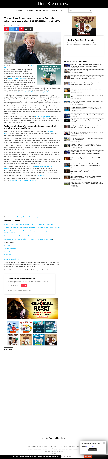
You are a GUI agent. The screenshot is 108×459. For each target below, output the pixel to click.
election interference (23, 264)
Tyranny (32, 266)
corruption (45, 262)
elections (32, 264)
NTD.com (7, 245)
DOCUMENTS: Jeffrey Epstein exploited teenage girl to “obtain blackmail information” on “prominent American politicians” (86, 152)
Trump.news (40, 175)
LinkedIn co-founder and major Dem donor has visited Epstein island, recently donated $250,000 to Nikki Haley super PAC (86, 164)
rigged (23, 266)
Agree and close (92, 450)
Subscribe (88, 457)
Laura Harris (16, 25)
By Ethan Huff (78, 67)
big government (30, 262)
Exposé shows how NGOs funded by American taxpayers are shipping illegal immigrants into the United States (85, 177)
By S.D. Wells (78, 98)
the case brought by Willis (42, 116)
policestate (54, 10)
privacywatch (29, 10)
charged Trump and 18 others (16, 78)
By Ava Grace (78, 141)
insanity (54, 264)
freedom (43, 264)
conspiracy (38, 262)
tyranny (62, 10)
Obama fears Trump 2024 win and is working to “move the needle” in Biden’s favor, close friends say (85, 83)
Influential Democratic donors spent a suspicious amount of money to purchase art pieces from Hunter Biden (85, 77)
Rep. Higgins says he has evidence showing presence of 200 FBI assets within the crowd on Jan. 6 (86, 132)
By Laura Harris (79, 73)
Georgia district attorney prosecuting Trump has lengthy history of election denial (28, 239)
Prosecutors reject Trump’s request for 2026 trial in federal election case (25, 236)
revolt (19, 266)
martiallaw (19, 10)
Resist (15, 266)
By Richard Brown (79, 135)
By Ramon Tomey (79, 104)
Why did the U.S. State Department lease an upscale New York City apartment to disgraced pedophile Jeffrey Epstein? (86, 65)
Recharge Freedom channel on (26, 217)
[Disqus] (32, 372)
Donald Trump (12, 264)
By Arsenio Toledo (79, 80)
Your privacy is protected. (12, 290)
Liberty (10, 266)
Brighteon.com (40, 217)
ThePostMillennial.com (11, 252)
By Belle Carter (79, 86)
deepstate (45, 10)
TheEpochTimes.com (10, 248)
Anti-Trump (17, 262)
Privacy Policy (54, 453)
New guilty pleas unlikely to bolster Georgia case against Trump (32, 92)
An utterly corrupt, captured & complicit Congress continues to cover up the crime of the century (86, 170)
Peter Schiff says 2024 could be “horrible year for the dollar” (86, 115)
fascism (38, 264)
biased (23, 262)
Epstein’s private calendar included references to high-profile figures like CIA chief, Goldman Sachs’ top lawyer (86, 126)
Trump (28, 266)
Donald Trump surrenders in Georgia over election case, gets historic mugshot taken (29, 224)
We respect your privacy (46, 449)
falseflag (38, 10)
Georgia (49, 264)
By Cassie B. (78, 179)
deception (52, 262)
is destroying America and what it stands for (23, 180)
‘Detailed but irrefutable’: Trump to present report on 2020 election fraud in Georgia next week (32, 227)
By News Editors (79, 92)
